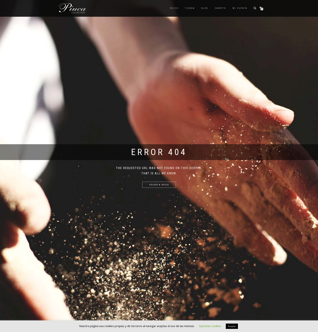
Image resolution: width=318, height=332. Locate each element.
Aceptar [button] (232, 326)
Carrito (220, 8)
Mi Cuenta (240, 8)
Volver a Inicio (159, 185)
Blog (204, 8)
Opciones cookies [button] (210, 326)
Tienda (190, 8)
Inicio (174, 8)
